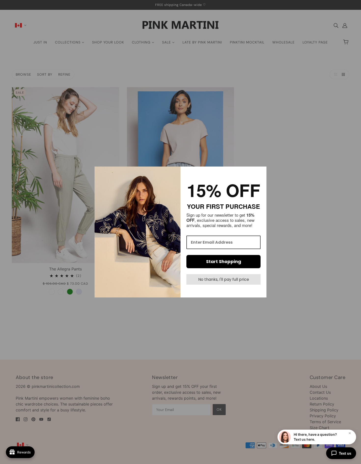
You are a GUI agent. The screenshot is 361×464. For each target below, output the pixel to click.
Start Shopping (223, 261)
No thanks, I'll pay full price (223, 279)
